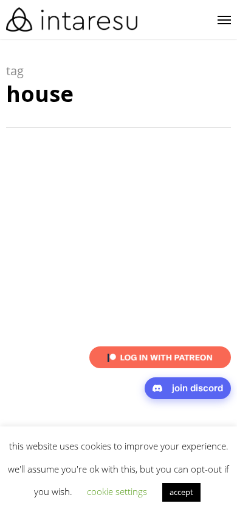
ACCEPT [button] (181, 492)
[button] (224, 19)
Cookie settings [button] (117, 491)
